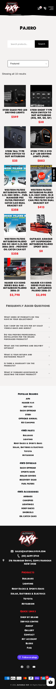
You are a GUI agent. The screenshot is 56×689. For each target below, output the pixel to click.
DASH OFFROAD (28, 410)
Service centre (29, 621)
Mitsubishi (28, 455)
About (29, 626)
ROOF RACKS (28, 508)
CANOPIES (28, 500)
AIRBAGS (28, 496)
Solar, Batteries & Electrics (28, 447)
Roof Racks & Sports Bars (28, 443)
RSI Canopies (28, 422)
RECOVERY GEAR (28, 480)
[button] (51, 8)
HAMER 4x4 (28, 402)
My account (29, 639)
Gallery (29, 630)
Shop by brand (29, 617)
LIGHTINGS (28, 504)
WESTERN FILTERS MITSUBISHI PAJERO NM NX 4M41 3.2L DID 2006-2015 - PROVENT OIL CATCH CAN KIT (15, 244)
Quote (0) (54, 174)
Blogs (29, 643)
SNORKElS (28, 512)
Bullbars (28, 435)
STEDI (28, 414)
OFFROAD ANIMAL (28, 418)
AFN (28, 399)
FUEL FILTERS (27, 484)
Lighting (28, 439)
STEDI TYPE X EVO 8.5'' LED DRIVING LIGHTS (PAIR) (41, 154)
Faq (29, 647)
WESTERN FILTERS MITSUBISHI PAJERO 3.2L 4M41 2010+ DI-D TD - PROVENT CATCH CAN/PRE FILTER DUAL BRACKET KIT (41, 196)
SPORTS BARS (28, 472)
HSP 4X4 (28, 406)
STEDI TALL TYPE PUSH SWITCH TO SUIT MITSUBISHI (15, 154)
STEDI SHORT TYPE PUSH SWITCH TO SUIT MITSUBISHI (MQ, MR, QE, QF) (41, 114)
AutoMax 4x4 (23, 685)
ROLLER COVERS (28, 476)
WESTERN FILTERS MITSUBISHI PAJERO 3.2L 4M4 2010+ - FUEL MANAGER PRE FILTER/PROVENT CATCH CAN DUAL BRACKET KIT (15, 198)
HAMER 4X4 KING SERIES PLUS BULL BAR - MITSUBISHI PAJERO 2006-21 (41, 287)
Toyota (28, 451)
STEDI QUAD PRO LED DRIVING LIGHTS (15, 111)
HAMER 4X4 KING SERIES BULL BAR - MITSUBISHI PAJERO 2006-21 (15, 287)
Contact (29, 634)
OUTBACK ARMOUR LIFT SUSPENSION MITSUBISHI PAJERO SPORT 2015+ (41, 243)
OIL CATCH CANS (28, 516)
